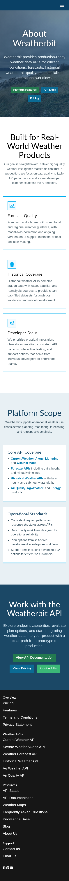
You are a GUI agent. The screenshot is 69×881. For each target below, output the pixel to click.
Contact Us (48, 668)
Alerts (39, 458)
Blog (6, 826)
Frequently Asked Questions (25, 812)
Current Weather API (19, 740)
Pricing (34, 98)
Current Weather (22, 458)
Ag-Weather (35, 488)
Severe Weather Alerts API (24, 747)
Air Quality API (14, 775)
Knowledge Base (16, 819)
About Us (10, 833)
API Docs (50, 89)
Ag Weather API (15, 768)
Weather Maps (26, 462)
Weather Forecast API (20, 754)
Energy (56, 488)
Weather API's (13, 734)
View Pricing (22, 668)
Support (8, 843)
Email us (9, 856)
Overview (9, 697)
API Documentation (18, 798)
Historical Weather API (20, 761)
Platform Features (25, 89)
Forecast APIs (20, 468)
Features (10, 710)
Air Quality (18, 488)
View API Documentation (34, 657)
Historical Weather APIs (27, 478)
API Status (11, 791)
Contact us (11, 849)
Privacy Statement (17, 724)
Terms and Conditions (20, 717)
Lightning (52, 458)
